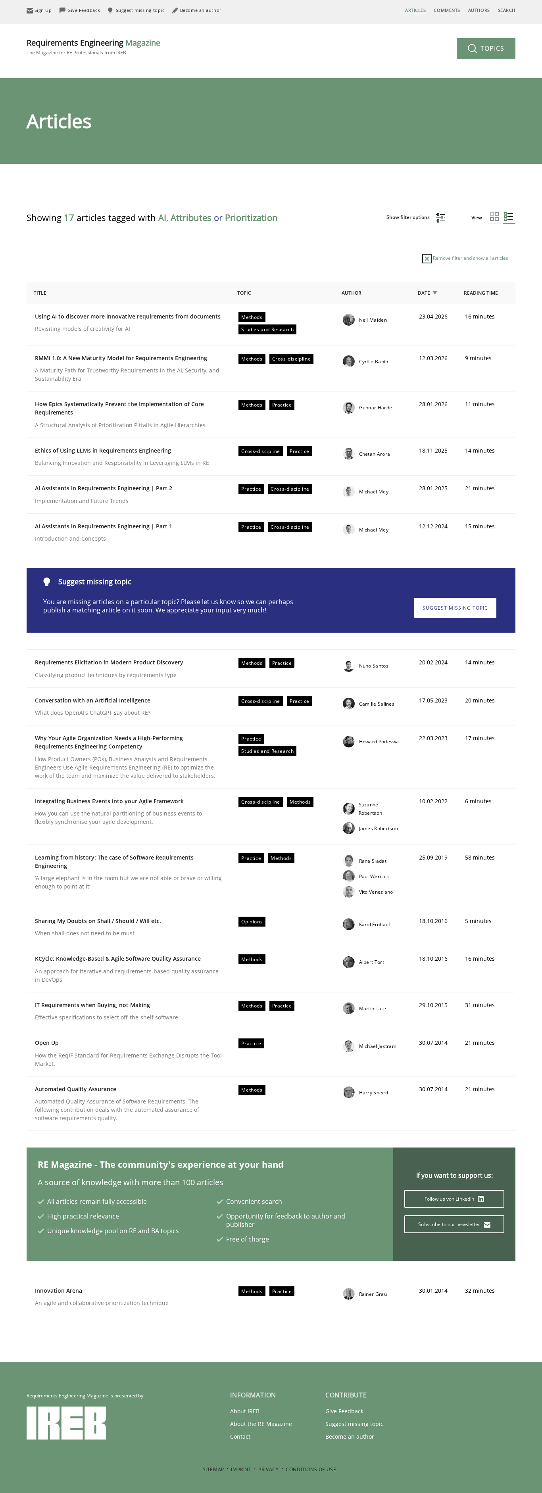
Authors (479, 10)
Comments (447, 10)
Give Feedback (344, 1411)
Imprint (241, 1469)
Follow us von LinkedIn (450, 1199)
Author (351, 293)
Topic (244, 293)
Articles (415, 10)
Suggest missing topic (455, 607)
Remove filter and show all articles (470, 258)
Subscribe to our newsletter (449, 1224)
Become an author (349, 1436)
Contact (240, 1436)
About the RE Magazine (261, 1424)
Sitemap (213, 1469)
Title (40, 293)
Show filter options (408, 217)
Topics (491, 48)
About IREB (244, 1411)
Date (424, 293)
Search (506, 10)
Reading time (481, 293)
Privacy (268, 1469)
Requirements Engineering (93, 46)
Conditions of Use (311, 1469)
